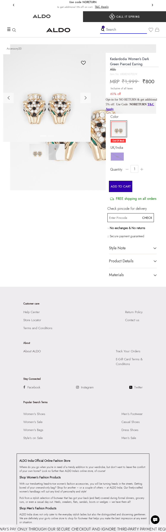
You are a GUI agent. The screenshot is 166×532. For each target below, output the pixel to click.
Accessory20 (14, 48)
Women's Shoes (34, 414)
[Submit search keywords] (102, 29)
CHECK (147, 218)
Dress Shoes (129, 430)
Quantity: (116, 169)
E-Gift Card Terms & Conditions (129, 361)
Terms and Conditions (37, 328)
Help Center (31, 312)
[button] (9, 98)
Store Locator (32, 320)
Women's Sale (33, 422)
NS (117, 156)
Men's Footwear (132, 414)
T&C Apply (102, 7)
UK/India (116, 147)
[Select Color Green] (117, 129)
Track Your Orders (128, 351)
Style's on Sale (33, 438)
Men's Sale (128, 438)
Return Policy (134, 312)
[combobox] (123, 30)
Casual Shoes (130, 422)
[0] (151, 30)
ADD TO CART (121, 186)
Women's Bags (33, 430)
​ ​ (124, 16)
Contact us (132, 320)
